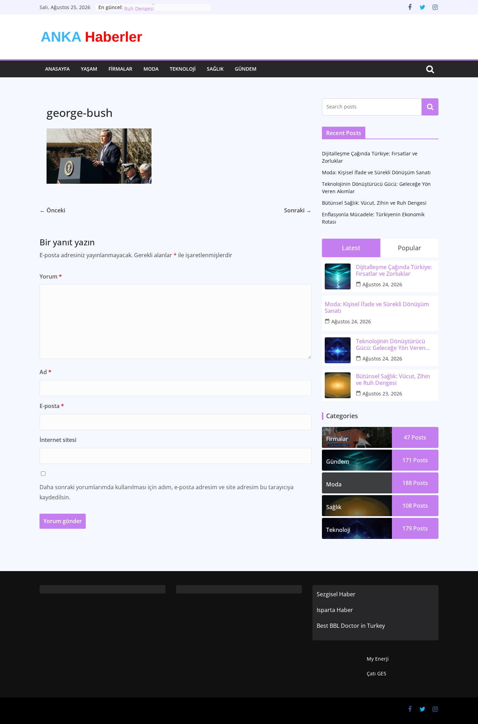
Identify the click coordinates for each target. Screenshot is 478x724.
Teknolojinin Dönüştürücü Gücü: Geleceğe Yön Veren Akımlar (391, 344)
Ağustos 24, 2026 (382, 284)
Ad (45, 372)
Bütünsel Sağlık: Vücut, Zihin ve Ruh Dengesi (374, 202)
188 (415, 483)
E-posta (52, 406)
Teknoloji (183, 68)
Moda (151, 68)
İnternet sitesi (58, 440)
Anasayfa (57, 68)
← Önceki (52, 210)
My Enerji (378, 658)
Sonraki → (297, 210)
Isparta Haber (335, 610)
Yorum (51, 276)
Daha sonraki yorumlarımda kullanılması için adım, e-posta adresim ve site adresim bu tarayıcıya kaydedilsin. (167, 492)
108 (415, 505)
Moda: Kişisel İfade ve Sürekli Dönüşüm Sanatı (376, 172)
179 (415, 528)
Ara (430, 107)
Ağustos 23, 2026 (382, 393)
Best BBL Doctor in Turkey (351, 626)
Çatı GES (376, 673)
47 (415, 437)
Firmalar (120, 68)
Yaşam (89, 68)
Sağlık (215, 68)
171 (415, 460)
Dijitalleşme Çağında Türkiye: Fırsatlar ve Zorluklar (394, 270)
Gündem (245, 68)
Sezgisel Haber (336, 594)
